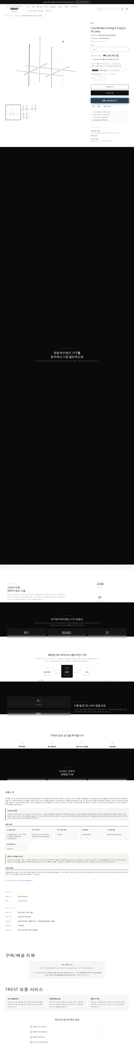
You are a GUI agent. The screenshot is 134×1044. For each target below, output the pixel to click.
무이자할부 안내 (116, 63)
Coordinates (104, 38)
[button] (28, 7)
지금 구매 (109, 93)
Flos (92, 23)
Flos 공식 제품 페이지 (26, 880)
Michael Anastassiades (107, 35)
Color (92, 45)
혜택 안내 (107, 63)
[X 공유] (98, 106)
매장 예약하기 (94, 135)
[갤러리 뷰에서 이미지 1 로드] (13, 112)
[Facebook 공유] (93, 106)
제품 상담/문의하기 (110, 100)
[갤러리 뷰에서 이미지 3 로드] (29, 112)
